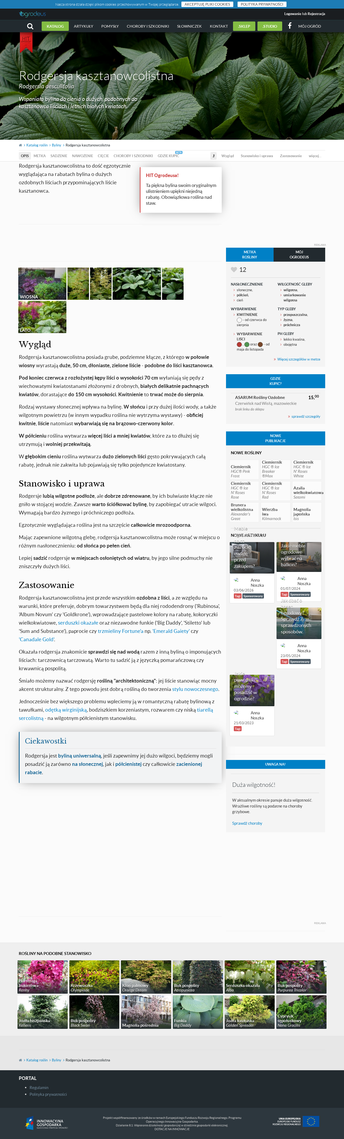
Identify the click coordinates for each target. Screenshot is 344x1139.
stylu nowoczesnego (195, 689)
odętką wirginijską (66, 710)
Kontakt (219, 26)
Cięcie (103, 156)
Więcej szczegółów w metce (298, 359)
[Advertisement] (120, 242)
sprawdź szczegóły (306, 416)
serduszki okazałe (78, 622)
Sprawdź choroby (247, 823)
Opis (25, 156)
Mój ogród (309, 26)
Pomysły (110, 26)
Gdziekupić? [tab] (275, 381)
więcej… (315, 156)
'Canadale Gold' (36, 639)
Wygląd (227, 156)
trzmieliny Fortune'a (121, 631)
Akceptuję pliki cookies (207, 4)
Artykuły (83, 26)
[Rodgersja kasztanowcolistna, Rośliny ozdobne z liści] (173, 284)
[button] (30, 26)
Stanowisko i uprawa (257, 156)
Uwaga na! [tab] (275, 764)
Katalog (55, 26)
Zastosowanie (291, 156)
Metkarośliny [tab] (249, 254)
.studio (270, 26)
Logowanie (292, 14)
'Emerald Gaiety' (171, 631)
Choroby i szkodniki (148, 26)
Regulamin (39, 1087)
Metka (40, 156)
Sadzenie (59, 156)
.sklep (244, 26)
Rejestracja (316, 14)
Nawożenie (82, 156)
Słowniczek (189, 26)
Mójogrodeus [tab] (299, 254)
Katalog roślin (37, 145)
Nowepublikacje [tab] (275, 438)
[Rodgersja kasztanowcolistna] (78, 284)
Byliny (56, 145)
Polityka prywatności (262, 4)
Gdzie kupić (168, 156)
